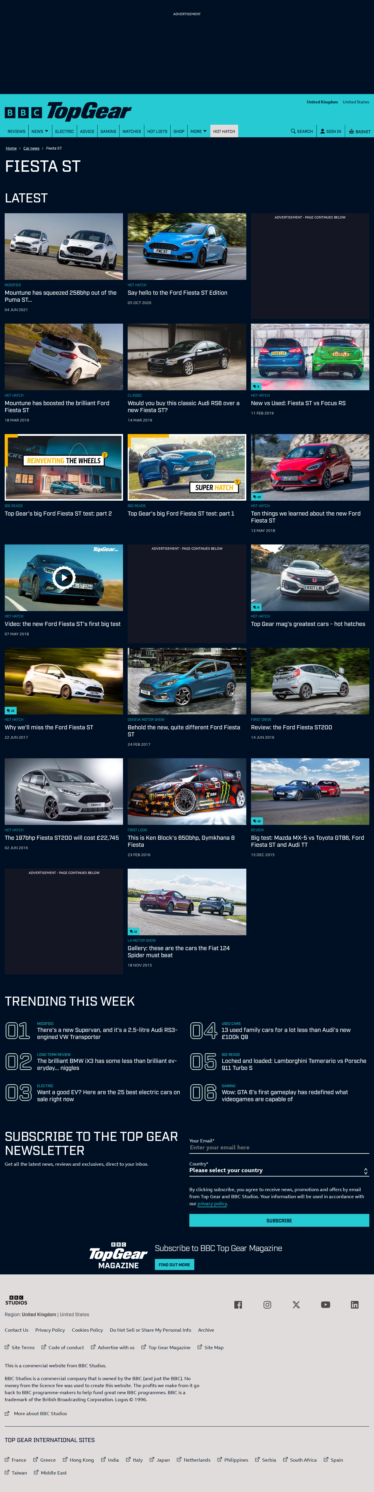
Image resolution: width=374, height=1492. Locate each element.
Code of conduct (66, 1347)
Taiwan (19, 1473)
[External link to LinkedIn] (354, 1304)
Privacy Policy (50, 1330)
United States (356, 102)
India (113, 1460)
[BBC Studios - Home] (19, 1300)
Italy (138, 1460)
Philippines (236, 1460)
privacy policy (212, 1203)
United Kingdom (322, 102)
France (19, 1460)
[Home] (76, 110)
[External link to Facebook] (238, 1304)
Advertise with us (116, 1347)
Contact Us (16, 1330)
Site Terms (23, 1347)
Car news (31, 148)
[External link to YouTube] (325, 1304)
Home (11, 148)
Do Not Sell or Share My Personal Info (150, 1330)
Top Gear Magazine (169, 1347)
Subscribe (279, 1220)
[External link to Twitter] (296, 1304)
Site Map (214, 1347)
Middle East (54, 1473)
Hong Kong (82, 1460)
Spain (337, 1460)
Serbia (269, 1460)
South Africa (303, 1460)
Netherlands (197, 1460)
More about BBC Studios (36, 1413)
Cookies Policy (87, 1330)
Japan (163, 1460)
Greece (48, 1460)
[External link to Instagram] (267, 1304)
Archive (206, 1330)
